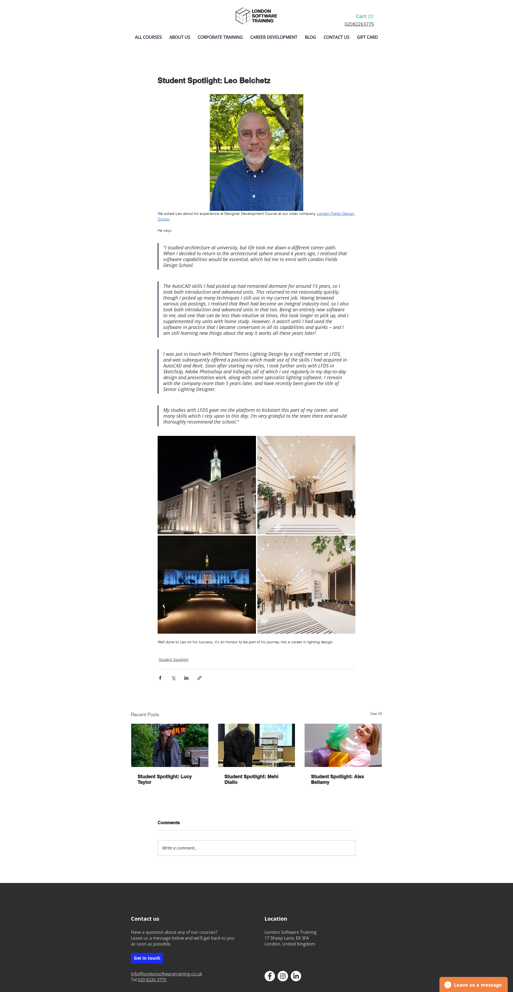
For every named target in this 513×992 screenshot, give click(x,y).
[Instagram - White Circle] (283, 976)
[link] (366, 17)
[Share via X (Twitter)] (173, 677)
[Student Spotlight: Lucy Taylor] (169, 745)
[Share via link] (199, 677)
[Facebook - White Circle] (270, 976)
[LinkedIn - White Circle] (296, 976)
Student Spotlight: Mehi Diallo (251, 779)
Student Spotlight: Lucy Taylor (165, 779)
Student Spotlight (173, 659)
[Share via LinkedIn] (186, 677)
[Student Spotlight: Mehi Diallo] (256, 745)
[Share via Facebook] (160, 677)
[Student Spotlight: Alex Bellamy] (343, 745)
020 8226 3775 (152, 980)
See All (376, 713)
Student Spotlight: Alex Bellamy (337, 779)
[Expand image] (207, 485)
